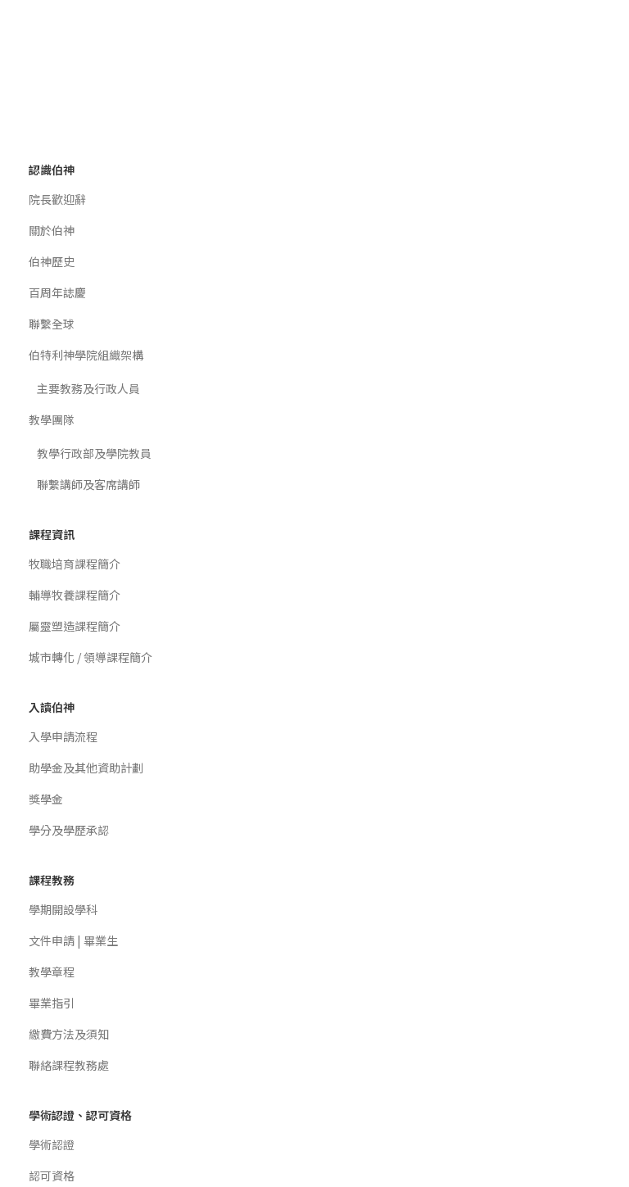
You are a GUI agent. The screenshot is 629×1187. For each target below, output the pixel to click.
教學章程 (52, 971)
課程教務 (52, 880)
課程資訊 (52, 534)
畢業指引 (52, 1002)
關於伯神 (52, 230)
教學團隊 (52, 419)
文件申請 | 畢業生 (73, 940)
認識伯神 (52, 169)
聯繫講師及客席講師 (88, 484)
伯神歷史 (52, 261)
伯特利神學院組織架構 (86, 355)
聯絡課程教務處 (69, 1065)
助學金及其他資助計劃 (86, 767)
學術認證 (52, 1144)
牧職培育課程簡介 (74, 563)
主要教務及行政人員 (88, 388)
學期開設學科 (63, 909)
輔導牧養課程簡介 (74, 595)
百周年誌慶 (57, 292)
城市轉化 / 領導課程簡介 (90, 657)
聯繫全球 (52, 323)
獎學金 (46, 799)
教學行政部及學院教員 (94, 453)
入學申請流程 (63, 736)
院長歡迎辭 (57, 199)
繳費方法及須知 (69, 1034)
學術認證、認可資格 (80, 1115)
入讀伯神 (52, 707)
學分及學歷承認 (69, 830)
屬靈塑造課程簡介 (74, 626)
